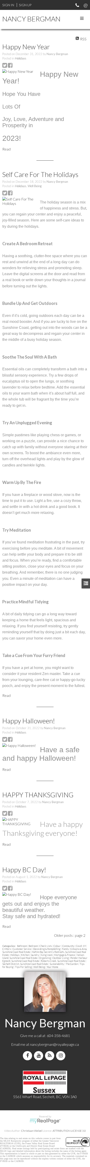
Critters (7, 948)
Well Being (35, 186)
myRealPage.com (45, 1121)
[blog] (50, 1055)
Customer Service (22, 948)
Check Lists (45, 945)
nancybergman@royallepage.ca (54, 1044)
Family (65, 948)
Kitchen (25, 954)
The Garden (72, 963)
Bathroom (22, 945)
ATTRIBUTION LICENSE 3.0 (69, 1130)
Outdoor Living (61, 957)
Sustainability (57, 963)
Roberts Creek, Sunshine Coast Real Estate (63, 960)
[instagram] (61, 1055)
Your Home (52, 966)
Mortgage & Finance (64, 954)
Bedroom (33, 945)
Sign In (8, 5)
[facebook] (28, 1055)
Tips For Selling (23, 966)
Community (68, 945)
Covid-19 (81, 945)
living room (47, 954)
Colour (57, 945)
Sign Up (25, 5)
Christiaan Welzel (31, 1130)
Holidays (20, 58)
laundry (35, 954)
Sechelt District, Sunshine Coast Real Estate (25, 963)
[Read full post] (19, 71)
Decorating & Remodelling (47, 948)
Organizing (45, 957)
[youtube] (39, 1055)
